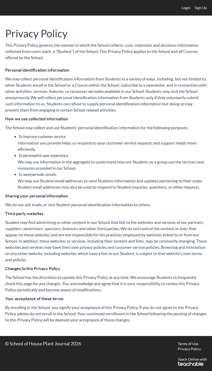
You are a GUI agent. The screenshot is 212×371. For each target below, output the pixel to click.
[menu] (192, 7)
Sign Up (201, 8)
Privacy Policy (189, 349)
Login (186, 8)
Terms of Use (188, 344)
